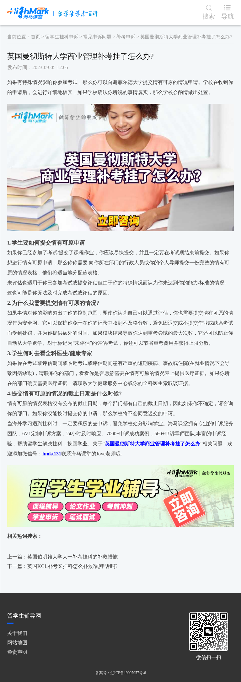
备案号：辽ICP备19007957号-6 (120, 673)
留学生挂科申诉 (61, 36)
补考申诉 (125, 36)
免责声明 (17, 652)
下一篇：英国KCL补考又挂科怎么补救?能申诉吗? (62, 566)
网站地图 (17, 642)
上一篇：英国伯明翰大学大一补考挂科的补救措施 (62, 556)
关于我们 (17, 633)
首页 (35, 36)
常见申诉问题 (97, 36)
